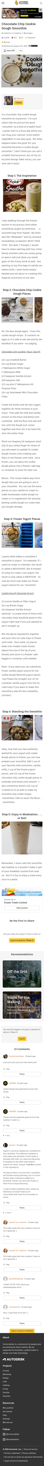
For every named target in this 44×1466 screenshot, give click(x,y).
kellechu (8, 33)
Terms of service (31, 1449)
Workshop (7, 1374)
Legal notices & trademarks (16, 1461)
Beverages (28, 33)
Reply (22, 1074)
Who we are (8, 1422)
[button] (3, 3)
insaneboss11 (14, 1307)
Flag (7, 1069)
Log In (22, 1038)
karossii (12, 1145)
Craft (5, 1381)
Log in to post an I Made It (22, 940)
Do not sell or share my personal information (24, 1457)
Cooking (17, 33)
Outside (6, 1392)
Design (6, 1378)
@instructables (12, 1434)
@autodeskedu (12, 1439)
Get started (7, 1411)
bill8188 (12, 1083)
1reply (7, 1135)
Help (5, 1415)
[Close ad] (40, 10)
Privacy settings (29, 1453)
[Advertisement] (22, 13)
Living (5, 1389)
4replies (8, 1213)
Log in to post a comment (22, 1331)
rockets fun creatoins (18, 1222)
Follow (19, 102)
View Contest (22, 908)
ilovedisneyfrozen (16, 1056)
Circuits (6, 1370)
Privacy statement (12, 1453)
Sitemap (6, 1418)
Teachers (6, 1396)
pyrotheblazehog (16, 1279)
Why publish (8, 1408)
